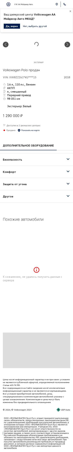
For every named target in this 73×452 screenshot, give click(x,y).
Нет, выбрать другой (35, 26)
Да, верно (12, 26)
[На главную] (8, 4)
